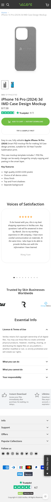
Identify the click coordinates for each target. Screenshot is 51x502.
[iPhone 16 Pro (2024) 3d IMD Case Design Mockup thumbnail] (4, 85)
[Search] (7, 5)
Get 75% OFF (47, 463)
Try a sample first (25, 131)
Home (4, 12)
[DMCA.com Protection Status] (25, 494)
